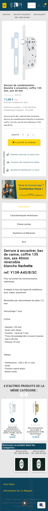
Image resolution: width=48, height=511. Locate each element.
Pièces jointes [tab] (24, 224)
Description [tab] (24, 206)
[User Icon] (39, 5)
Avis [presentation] (24, 242)
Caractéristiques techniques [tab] (24, 215)
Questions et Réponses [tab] (24, 233)
